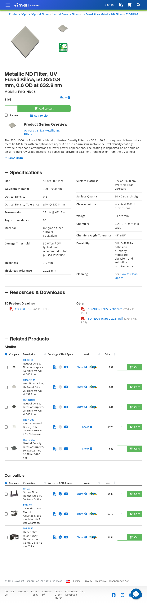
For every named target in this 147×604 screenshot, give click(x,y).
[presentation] (73, 302)
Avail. (87, 354)
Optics (26, 14)
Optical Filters (40, 14)
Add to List (41, 115)
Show (63, 97)
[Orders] (121, 4)
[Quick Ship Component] (93, 367)
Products (14, 14)
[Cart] (129, 4)
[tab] (73, 151)
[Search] (138, 5)
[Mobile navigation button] (7, 5)
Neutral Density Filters (65, 14)
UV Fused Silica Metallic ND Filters (102, 14)
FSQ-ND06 (132, 14)
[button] (136, 594)
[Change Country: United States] (68, 581)
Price (107, 354)
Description (29, 354)
